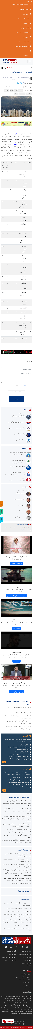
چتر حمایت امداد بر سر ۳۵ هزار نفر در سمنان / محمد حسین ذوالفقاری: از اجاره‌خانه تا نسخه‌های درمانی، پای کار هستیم (17, 803)
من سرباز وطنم (16, 620)
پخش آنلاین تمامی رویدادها (22, 752)
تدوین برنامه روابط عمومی (24, 980)
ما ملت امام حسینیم (16, 563)
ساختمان (6, 90)
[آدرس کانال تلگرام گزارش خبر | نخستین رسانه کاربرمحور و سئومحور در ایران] (16, 946)
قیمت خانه (29, 94)
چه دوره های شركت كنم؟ (16, 692)
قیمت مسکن (22, 94)
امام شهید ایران (16, 652)
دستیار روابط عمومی (25, 985)
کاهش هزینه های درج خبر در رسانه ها (19, 759)
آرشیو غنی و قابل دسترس (23, 749)
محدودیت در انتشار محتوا (23, 787)
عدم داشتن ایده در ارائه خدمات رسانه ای (19, 782)
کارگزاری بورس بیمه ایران (18, 455)
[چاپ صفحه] (5, 68)
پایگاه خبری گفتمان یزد (19, 434)
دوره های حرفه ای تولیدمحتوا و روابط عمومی (16, 683)
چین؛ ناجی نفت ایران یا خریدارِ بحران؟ (19, 883)
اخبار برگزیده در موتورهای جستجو (19, 797)
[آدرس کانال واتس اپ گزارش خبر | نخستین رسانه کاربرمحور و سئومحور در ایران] (11, 946)
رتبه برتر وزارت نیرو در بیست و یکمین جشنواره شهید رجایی (16, 4)
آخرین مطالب (25, 899)
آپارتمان (20, 90)
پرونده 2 (1, 512)
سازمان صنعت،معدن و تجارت (17, 466)
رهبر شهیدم (17, 661)
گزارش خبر (13, 134)
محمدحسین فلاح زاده (19, 517)
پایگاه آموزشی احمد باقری (18, 416)
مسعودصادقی (21, 505)
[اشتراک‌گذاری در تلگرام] (17, 83)
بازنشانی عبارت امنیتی (16, 392)
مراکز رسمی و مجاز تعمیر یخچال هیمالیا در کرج (17, 908)
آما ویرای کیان (11, 1023)
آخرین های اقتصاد (23, 850)
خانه (31, 68)
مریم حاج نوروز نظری (19, 499)
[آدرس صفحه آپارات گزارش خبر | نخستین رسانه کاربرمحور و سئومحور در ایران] (5, 946)
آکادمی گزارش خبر (26, 982)
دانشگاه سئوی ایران (20, 440)
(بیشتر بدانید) (24, 530)
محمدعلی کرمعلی (20, 511)
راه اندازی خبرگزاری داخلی (23, 745)
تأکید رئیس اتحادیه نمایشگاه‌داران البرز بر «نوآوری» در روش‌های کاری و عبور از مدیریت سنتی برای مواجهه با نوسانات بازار (16, 818)
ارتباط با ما (27, 988)
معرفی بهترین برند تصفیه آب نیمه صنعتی (18, 911)
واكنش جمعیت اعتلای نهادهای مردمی (16, 596)
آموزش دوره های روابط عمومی (23, 977)
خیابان (11, 90)
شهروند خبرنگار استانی (25, 974)
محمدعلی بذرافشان (20, 493)
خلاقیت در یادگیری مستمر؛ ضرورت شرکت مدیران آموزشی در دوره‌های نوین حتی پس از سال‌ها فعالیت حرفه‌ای (17, 811)
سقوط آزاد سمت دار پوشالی (22, 713)
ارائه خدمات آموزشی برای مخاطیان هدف (19, 754)
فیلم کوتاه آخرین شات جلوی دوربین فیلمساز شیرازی (16, 920)
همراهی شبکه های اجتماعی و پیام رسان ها (18, 747)
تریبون (23, 478)
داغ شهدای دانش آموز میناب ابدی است (16, 557)
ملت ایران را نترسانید (16, 587)
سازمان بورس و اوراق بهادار (18, 461)
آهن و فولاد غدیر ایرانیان (18, 472)
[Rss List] (16, 51)
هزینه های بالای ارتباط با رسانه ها (21, 777)
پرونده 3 (1, 520)
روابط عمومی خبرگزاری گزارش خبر (16, 422)
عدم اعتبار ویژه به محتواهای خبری (21, 785)
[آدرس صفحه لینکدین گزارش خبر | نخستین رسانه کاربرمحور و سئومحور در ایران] (21, 946)
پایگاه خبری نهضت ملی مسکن (17, 428)
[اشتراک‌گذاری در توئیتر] (20, 83)
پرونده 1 (1, 504)
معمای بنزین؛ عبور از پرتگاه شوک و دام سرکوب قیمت (16, 870)
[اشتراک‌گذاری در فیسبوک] (23, 83)
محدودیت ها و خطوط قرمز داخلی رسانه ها (18, 780)
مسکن (15, 94)
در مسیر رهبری (16, 628)
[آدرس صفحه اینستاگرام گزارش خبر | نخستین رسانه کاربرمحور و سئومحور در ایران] (27, 946)
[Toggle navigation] (29, 61)
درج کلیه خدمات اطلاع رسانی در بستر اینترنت (18, 757)
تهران (16, 90)
